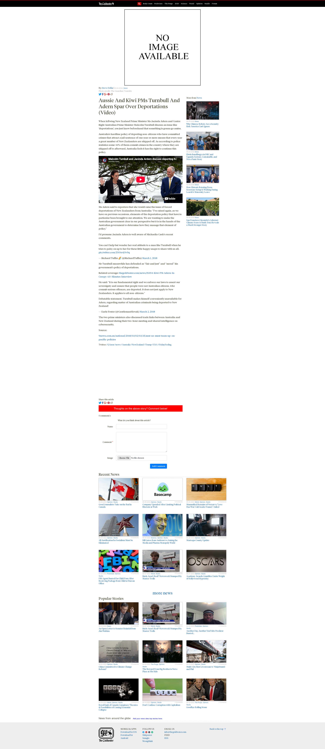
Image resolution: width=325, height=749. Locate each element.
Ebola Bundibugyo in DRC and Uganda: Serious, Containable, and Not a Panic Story (201, 157)
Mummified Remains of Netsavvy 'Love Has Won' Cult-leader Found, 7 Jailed (204, 505)
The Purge (169, 3)
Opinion (199, 3)
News (126, 88)
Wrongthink (147, 741)
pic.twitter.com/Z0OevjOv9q (114, 252)
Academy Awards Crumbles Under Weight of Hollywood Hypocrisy (205, 577)
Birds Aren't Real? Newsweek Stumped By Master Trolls (162, 577)
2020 (177, 3)
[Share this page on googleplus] (105, 94)
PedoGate (158, 3)
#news (118, 344)
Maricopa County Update (197, 540)
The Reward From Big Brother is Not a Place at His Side (159, 670)
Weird (191, 3)
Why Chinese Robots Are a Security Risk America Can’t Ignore (202, 125)
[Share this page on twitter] (100, 94)
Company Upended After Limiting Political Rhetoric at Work (161, 505)
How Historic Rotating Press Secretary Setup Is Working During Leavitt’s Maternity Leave (202, 189)
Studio (207, 3)
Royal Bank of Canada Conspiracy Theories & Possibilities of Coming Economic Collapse (118, 707)
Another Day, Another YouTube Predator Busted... (204, 632)
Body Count (147, 3)
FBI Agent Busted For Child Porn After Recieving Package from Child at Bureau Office (117, 581)
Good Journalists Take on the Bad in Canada (115, 505)
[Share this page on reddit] (111, 94)
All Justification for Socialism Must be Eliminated (116, 541)
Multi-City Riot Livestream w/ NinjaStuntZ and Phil (205, 667)
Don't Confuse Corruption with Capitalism (161, 705)
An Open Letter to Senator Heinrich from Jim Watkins (117, 629)
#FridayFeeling (164, 344)
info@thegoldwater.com (175, 732)
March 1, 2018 (149, 257)
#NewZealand (137, 344)
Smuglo (145, 738)
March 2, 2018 (147, 311)
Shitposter (147, 735)
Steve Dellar (107, 88)
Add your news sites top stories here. (148, 719)
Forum (214, 3)
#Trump (148, 344)
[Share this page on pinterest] (108, 94)
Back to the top (217, 729)
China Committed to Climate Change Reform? (115, 667)
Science (184, 3)
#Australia (125, 344)
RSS (166, 738)
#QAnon (110, 344)
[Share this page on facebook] (102, 94)
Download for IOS (128, 732)
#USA (154, 344)
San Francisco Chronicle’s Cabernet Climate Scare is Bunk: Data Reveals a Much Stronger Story (202, 222)
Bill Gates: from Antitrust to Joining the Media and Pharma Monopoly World (160, 541)
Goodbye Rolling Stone (196, 707)
